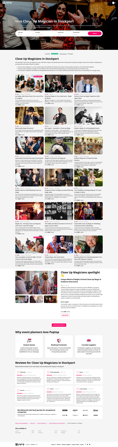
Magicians (32, 423)
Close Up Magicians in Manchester (57, 423)
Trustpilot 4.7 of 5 (32, 444)
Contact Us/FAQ (75, 444)
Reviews (59, 444)
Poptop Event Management (21, 423)
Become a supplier (66, 444)
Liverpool (40, 432)
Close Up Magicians (42, 423)
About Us (53, 444)
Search (107, 2)
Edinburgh (63, 431)
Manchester (18, 432)
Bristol (39, 431)
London (17, 431)
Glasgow (63, 432)
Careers (82, 444)
